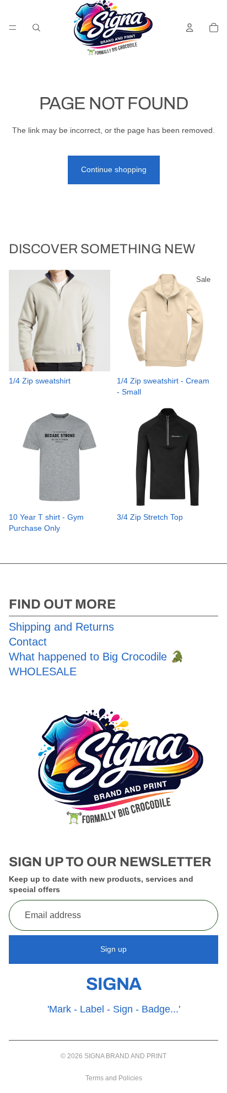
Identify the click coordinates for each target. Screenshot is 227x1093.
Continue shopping (114, 169)
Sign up (113, 949)
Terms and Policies (113, 1078)
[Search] (36, 27)
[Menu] (12, 27)
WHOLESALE (43, 671)
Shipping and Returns (61, 627)
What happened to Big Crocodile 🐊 (96, 657)
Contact (28, 642)
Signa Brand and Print (125, 1056)
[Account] (189, 27)
